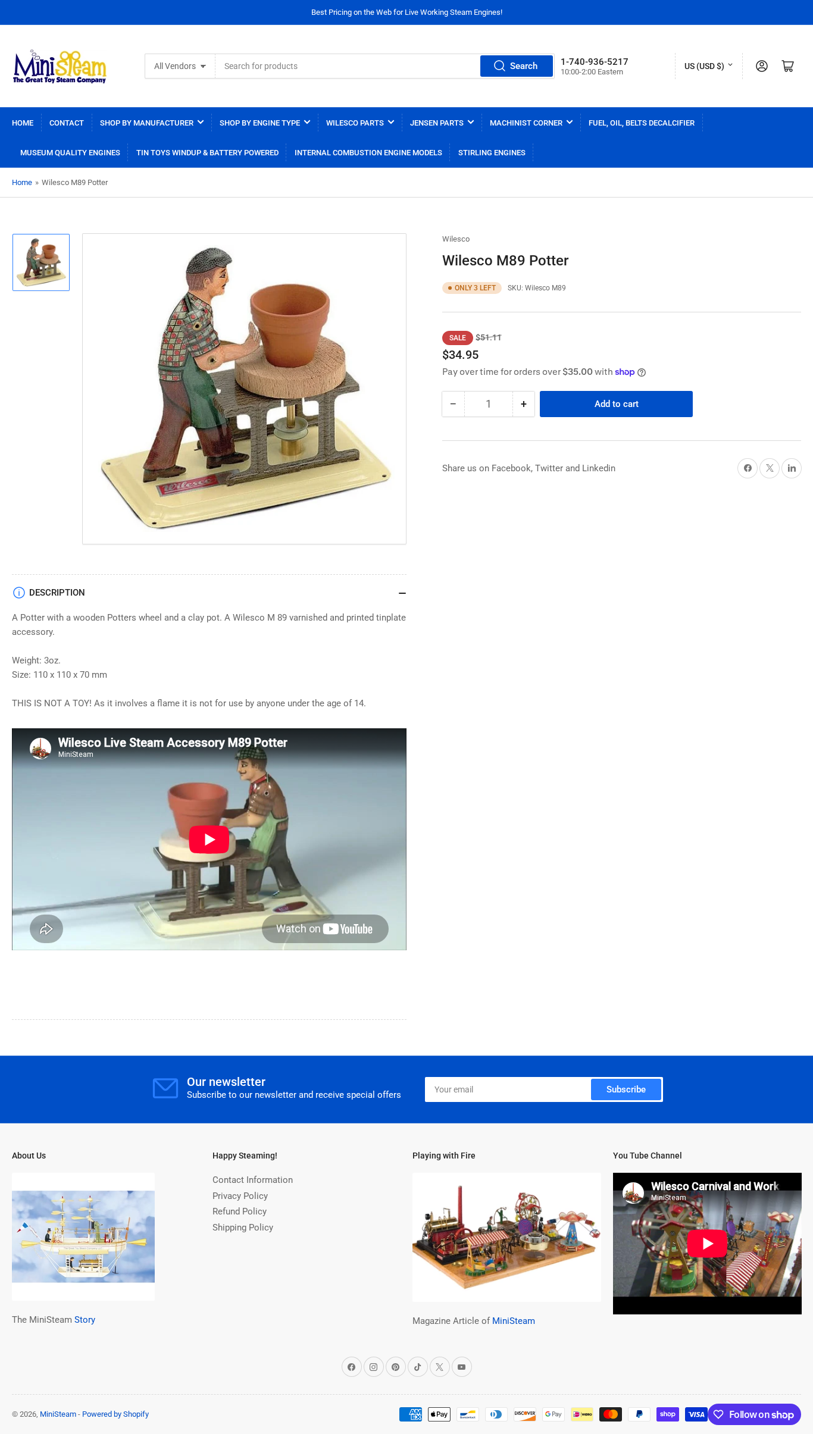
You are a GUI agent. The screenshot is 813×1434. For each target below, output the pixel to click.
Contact (66, 122)
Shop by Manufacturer (146, 122)
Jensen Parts (437, 122)
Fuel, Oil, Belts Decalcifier (642, 122)
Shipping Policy (242, 1227)
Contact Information (252, 1180)
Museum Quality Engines (70, 152)
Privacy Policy (240, 1196)
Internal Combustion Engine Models (368, 152)
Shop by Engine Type (260, 122)
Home (22, 122)
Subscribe (626, 1089)
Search (523, 66)
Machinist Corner (526, 122)
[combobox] (385, 66)
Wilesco (456, 238)
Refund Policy (239, 1211)
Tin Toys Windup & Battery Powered (207, 152)
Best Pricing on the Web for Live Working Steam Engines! (406, 12)
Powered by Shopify (115, 1414)
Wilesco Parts (355, 122)
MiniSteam (513, 1321)
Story (84, 1319)
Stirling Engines (492, 152)
